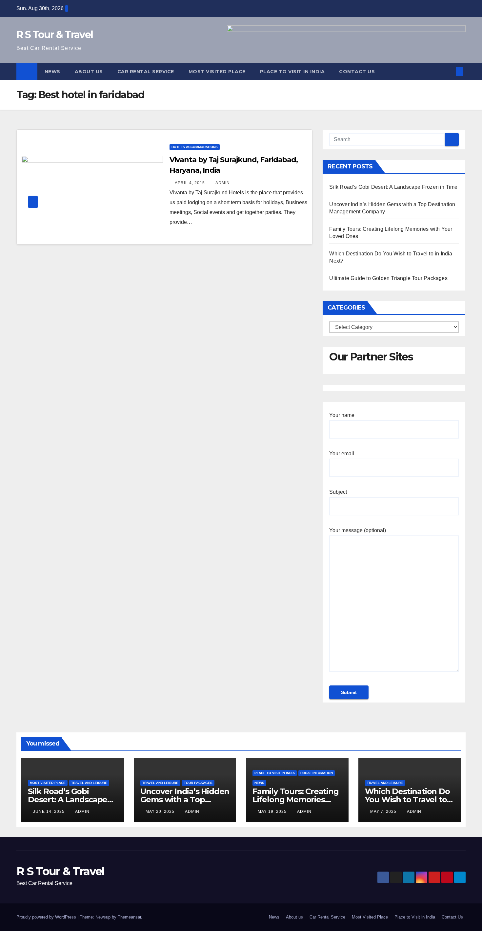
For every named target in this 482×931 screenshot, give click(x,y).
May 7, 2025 (384, 811)
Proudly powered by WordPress (46, 917)
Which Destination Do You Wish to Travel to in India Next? (407, 799)
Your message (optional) (357, 530)
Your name (341, 415)
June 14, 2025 (49, 811)
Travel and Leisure (89, 783)
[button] (449, 71)
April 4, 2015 (190, 183)
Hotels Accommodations (194, 147)
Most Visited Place (217, 72)
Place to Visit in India (292, 72)
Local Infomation (316, 773)
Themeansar (129, 917)
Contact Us (357, 72)
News (52, 72)
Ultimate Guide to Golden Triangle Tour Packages (388, 278)
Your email (341, 453)
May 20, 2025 (161, 811)
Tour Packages (198, 783)
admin (222, 183)
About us (89, 72)
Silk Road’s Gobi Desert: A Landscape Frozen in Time (393, 187)
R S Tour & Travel (54, 35)
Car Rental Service (145, 72)
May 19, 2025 (273, 811)
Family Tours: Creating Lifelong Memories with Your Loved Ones (295, 799)
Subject (338, 492)
